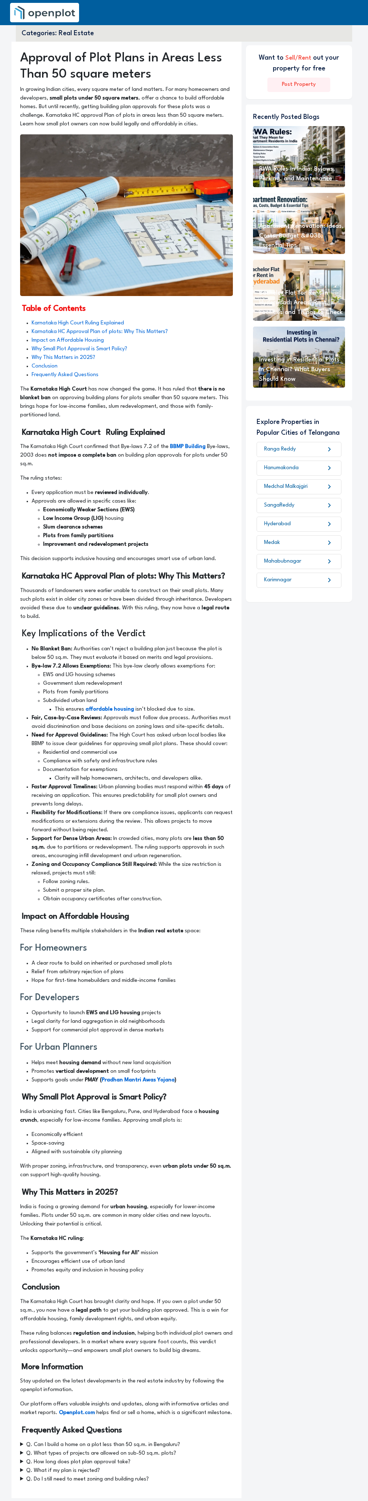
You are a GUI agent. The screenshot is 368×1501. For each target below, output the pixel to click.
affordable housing (110, 709)
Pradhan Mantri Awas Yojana (138, 1080)
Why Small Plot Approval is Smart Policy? (79, 349)
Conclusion (45, 366)
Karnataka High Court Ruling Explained (78, 323)
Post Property (299, 84)
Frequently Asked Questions (65, 375)
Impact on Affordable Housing (68, 340)
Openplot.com (77, 1412)
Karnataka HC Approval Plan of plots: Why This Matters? (100, 331)
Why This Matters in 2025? (63, 357)
